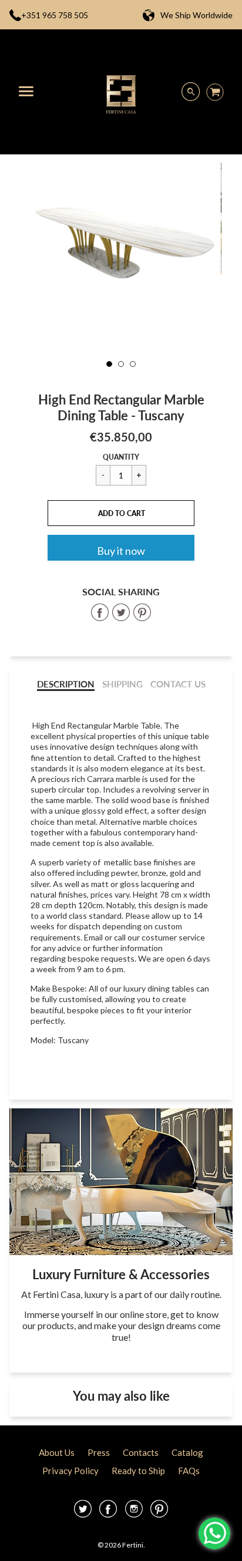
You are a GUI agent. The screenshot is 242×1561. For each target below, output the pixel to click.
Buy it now (121, 550)
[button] (121, 513)
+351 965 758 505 (54, 15)
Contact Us (178, 684)
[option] (121, 229)
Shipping (122, 684)
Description (66, 684)
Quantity (121, 457)
